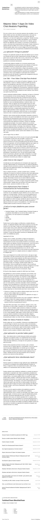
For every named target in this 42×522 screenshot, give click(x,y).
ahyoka (8, 29)
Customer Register (35, 8)
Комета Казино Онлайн (8, 441)
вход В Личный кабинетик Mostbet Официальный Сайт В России (16, 488)
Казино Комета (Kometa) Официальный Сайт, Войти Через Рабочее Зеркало (17, 464)
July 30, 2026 (37, 480)
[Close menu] (11, 5)
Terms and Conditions (32, 13)
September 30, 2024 (36, 441)
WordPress (38, 519)
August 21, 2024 (37, 472)
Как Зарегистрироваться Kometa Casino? (12, 449)
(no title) (16, 7)
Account (22, 7)
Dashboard (17, 10)
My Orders (30, 12)
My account (26, 12)
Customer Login (28, 8)
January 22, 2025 (37, 434)
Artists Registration (35, 7)
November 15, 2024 (36, 438)
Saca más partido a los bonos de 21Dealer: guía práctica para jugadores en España (17, 476)
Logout (18, 12)
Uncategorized (12, 29)
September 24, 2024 (36, 468)
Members (22, 12)
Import (18, 11)
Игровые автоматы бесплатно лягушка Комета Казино (15, 472)
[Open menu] (39, 2)
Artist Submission (27, 7)
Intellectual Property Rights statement (30, 10)
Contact (23, 8)
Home (22, 10)
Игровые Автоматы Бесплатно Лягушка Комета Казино (16, 468)
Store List (26, 13)
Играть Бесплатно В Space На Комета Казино (13, 452)
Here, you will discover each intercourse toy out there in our (16, 484)
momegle (16, 197)
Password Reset (36, 12)
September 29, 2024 (36, 448)
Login (16, 12)
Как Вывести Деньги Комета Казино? (11, 460)
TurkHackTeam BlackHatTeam (13, 500)
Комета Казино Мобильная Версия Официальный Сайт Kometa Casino (16, 456)
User (38, 13)
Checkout (20, 8)
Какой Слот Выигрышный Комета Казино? (12, 445)
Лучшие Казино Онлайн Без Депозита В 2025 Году (15, 435)
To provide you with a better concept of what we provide (15, 480)
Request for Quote (18, 13)
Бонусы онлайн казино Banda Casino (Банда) (13, 438)
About (19, 7)
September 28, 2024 (36, 460)
